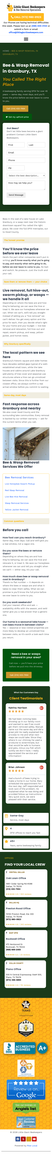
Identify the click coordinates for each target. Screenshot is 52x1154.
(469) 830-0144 (39, 26)
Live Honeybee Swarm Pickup (20, 484)
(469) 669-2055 (13, 949)
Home (6, 51)
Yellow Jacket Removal (16, 509)
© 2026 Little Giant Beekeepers (26, 1132)
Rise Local (32, 1145)
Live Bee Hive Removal (16, 497)
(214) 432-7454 (13, 889)
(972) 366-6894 (13, 980)
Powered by (21, 1145)
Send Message (16, 195)
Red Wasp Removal (14, 490)
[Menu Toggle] (26, 39)
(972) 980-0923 (13, 919)
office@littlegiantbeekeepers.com (26, 32)
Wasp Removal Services (17, 503)
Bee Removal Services (19, 477)
